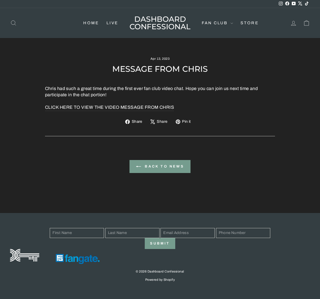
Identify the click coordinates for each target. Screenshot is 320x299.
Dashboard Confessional (160, 22)
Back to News (163, 166)
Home (91, 23)
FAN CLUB (215, 23)
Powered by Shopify (160, 280)
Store (249, 23)
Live (112, 23)
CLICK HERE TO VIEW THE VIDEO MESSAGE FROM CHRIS (109, 107)
